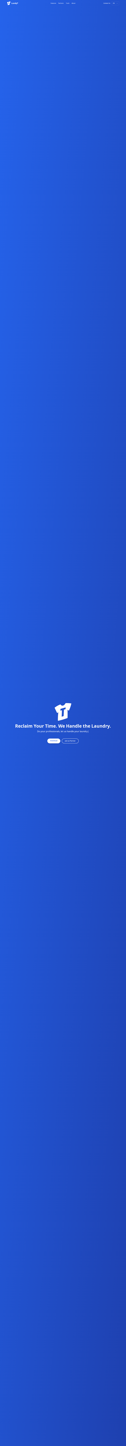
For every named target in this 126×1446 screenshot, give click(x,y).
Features (53, 3)
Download (53, 741)
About (73, 3)
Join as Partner (70, 741)
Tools (67, 3)
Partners (61, 3)
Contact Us (106, 3)
